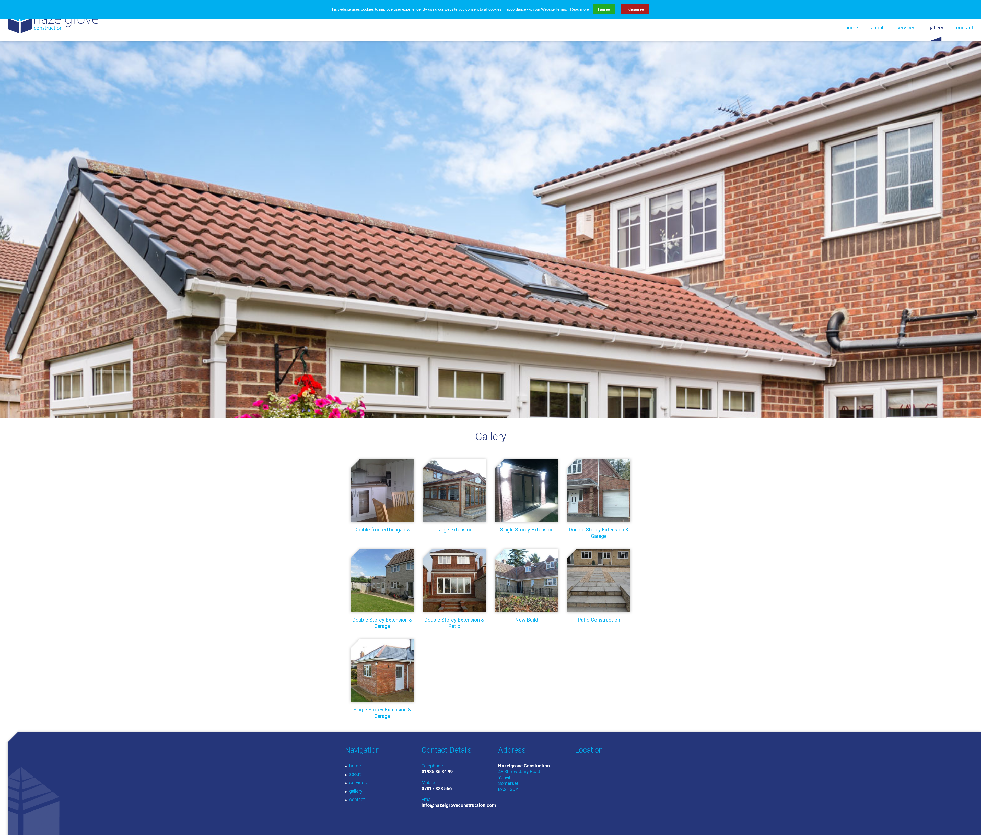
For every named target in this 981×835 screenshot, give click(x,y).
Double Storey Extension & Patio (454, 623)
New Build (526, 620)
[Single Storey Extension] (527, 491)
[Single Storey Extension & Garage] (382, 671)
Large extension (454, 530)
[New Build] (527, 580)
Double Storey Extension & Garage (599, 533)
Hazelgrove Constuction (53, 20)
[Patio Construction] (599, 580)
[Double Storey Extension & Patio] (454, 580)
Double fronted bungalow (382, 530)
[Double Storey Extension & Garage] (599, 491)
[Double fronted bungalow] (382, 491)
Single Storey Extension (526, 530)
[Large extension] (454, 491)
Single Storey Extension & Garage (382, 713)
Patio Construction (599, 620)
